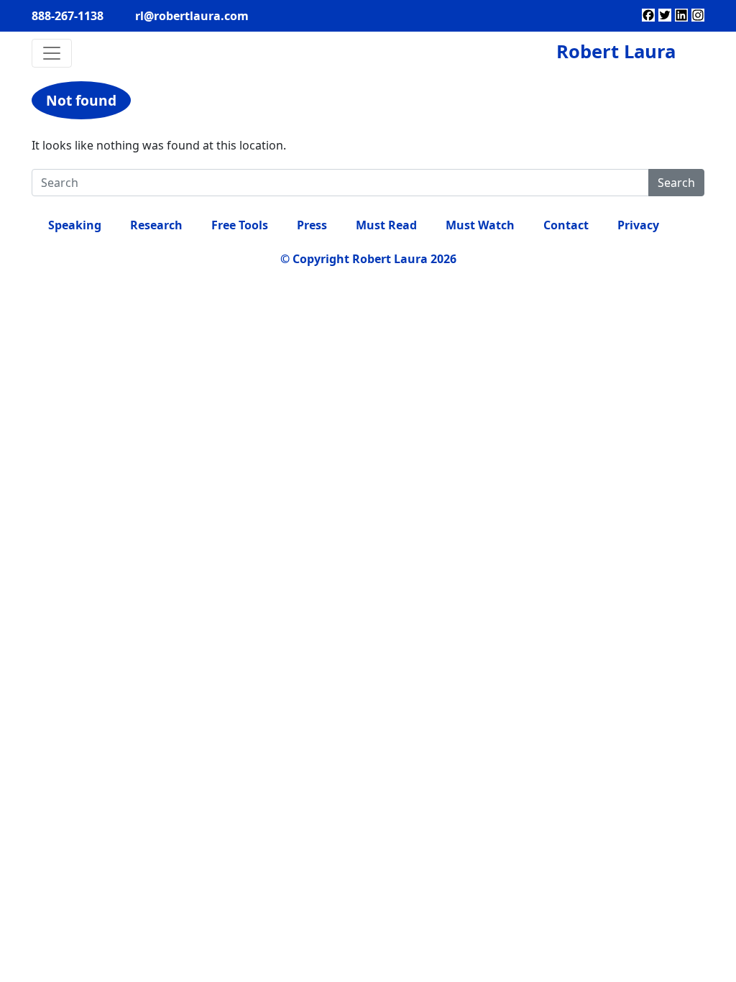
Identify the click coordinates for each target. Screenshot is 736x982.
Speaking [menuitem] (74, 225)
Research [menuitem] (156, 225)
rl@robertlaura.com (192, 16)
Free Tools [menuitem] (239, 225)
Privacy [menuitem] (638, 225)
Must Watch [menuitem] (480, 225)
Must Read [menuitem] (386, 225)
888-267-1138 (68, 16)
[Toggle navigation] (52, 53)
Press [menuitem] (312, 225)
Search (676, 183)
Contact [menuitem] (566, 225)
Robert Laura (616, 51)
